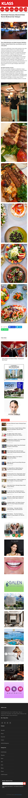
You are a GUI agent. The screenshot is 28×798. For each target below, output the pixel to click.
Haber (7, 9)
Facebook (13, 327)
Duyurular (3, 736)
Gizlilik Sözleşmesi (5, 743)
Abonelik (3, 730)
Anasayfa (2, 9)
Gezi (2, 761)
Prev (2, 348)
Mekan (2, 768)
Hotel (2, 764)
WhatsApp (6, 329)
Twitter (20, 327)
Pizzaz (2, 771)
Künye (2, 733)
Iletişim (2, 740)
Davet (16, 9)
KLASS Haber (3, 752)
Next (26, 348)
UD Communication (18, 794)
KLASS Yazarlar (4, 774)
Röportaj (11, 9)
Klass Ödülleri (25, 9)
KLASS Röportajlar (5, 420)
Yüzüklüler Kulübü (21, 9)
